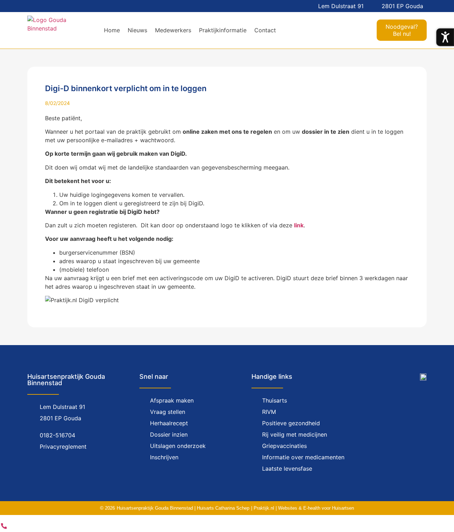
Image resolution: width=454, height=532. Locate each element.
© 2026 (107, 508)
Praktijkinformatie (223, 30)
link (299, 225)
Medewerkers (173, 30)
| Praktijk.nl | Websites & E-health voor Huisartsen (302, 508)
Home (112, 30)
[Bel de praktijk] (4, 527)
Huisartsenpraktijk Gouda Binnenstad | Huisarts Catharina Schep (183, 508)
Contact (265, 30)
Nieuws (137, 30)
